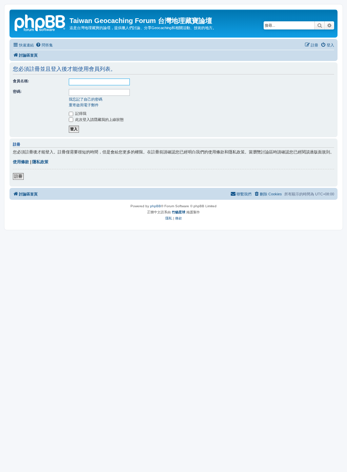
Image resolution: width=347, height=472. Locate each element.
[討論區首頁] (40, 22)
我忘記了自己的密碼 (85, 99)
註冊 (18, 176)
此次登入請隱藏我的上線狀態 (99, 119)
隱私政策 (40, 161)
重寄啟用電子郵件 (84, 105)
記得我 (80, 113)
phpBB (155, 206)
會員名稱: (21, 81)
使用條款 (21, 161)
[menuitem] (44, 45)
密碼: (17, 91)
